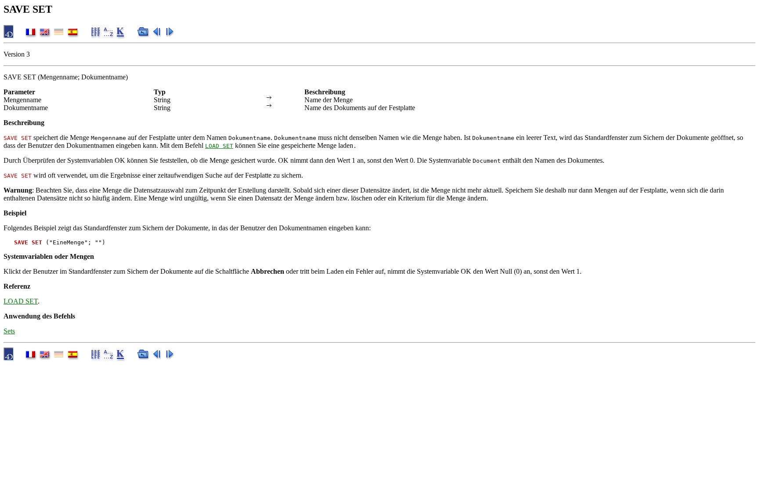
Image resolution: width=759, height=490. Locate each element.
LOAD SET (219, 146)
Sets (9, 331)
